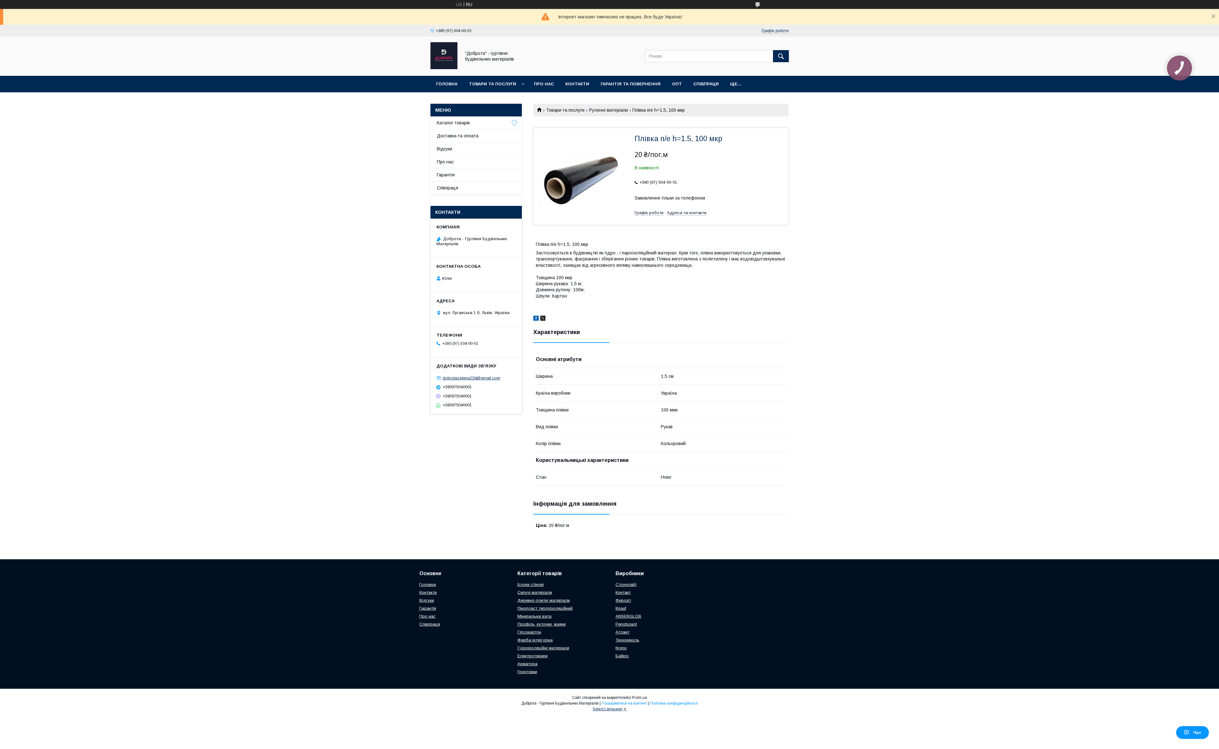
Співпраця (706, 84)
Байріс (622, 656)
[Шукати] (781, 56)
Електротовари (532, 656)
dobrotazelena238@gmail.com (471, 378)
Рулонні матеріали (608, 110)
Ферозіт (623, 600)
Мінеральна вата (534, 616)
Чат (1197, 732)
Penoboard (626, 624)
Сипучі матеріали (534, 592)
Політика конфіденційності (674, 703)
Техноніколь (627, 640)
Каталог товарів (453, 122)
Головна (446, 84)
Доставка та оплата (457, 135)
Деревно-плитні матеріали (543, 600)
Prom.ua (639, 697)
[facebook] (536, 319)
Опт (677, 84)
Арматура (527, 663)
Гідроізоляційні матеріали (543, 648)
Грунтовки (527, 671)
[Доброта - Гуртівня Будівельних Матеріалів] (443, 67)
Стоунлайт (626, 584)
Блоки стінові (530, 584)
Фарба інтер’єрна (535, 640)
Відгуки (444, 148)
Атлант (622, 632)
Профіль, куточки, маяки (541, 624)
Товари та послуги (492, 84)
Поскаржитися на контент (624, 703)
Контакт (623, 592)
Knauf (621, 608)
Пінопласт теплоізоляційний (545, 608)
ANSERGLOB (628, 616)
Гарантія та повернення (631, 84)
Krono (621, 648)
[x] (542, 319)
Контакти (577, 84)
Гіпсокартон (529, 632)
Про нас (544, 84)
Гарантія (446, 174)
